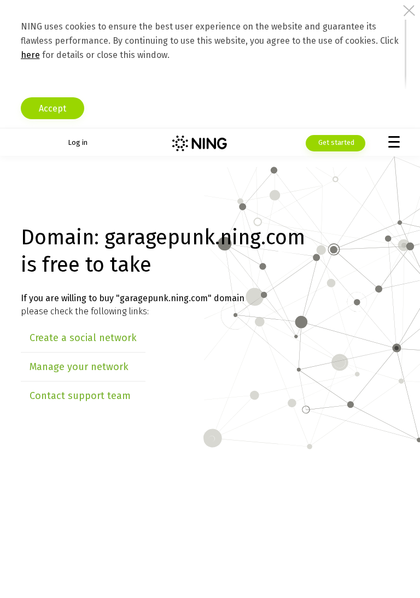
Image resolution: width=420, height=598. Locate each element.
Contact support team (80, 396)
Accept (52, 108)
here (30, 55)
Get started (335, 142)
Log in (78, 142)
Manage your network (79, 367)
